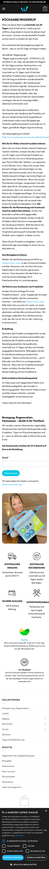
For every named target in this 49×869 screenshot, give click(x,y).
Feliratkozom (11, 473)
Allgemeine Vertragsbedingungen (18, 755)
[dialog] (24, 838)
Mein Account (8, 771)
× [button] (46, 811)
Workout (6, 734)
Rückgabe (7, 760)
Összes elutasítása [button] (36, 857)
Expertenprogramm (11, 787)
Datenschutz (8, 766)
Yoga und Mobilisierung (13, 739)
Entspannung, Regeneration (15, 708)
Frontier (24, 640)
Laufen (5, 713)
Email (5, 457)
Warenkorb (7, 782)
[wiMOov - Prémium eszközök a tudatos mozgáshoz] (24, 9)
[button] (3, 8)
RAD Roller (7, 724)
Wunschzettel (8, 776)
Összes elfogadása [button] (13, 857)
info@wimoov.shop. (11, 263)
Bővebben (20, 835)
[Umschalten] (45, 718)
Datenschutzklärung (12, 484)
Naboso (5, 718)
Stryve (5, 729)
